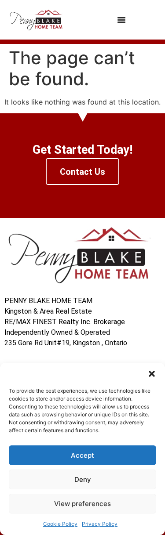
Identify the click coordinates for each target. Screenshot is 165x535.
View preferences (82, 503)
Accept (82, 455)
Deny (82, 479)
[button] (151, 373)
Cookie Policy (60, 524)
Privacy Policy (99, 524)
